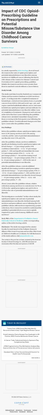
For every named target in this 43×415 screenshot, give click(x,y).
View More (35, 358)
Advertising (19, 410)
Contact (34, 410)
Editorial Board (9, 410)
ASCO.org (30, 411)
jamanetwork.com (26, 236)
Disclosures (27, 410)
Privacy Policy (14, 411)
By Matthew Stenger (8, 48)
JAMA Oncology (22, 71)
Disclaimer (22, 411)
